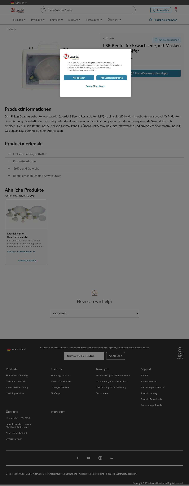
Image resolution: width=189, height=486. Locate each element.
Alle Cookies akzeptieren (112, 77)
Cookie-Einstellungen (95, 86)
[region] (95, 73)
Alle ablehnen (79, 77)
